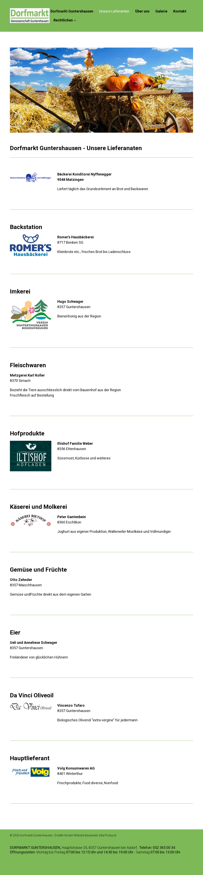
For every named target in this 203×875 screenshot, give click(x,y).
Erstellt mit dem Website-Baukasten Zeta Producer (86, 835)
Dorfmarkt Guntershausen (72, 11)
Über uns (142, 11)
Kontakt (179, 11)
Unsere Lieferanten (114, 11)
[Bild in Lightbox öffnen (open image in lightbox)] (30, 177)
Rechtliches (63, 20)
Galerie (161, 11)
